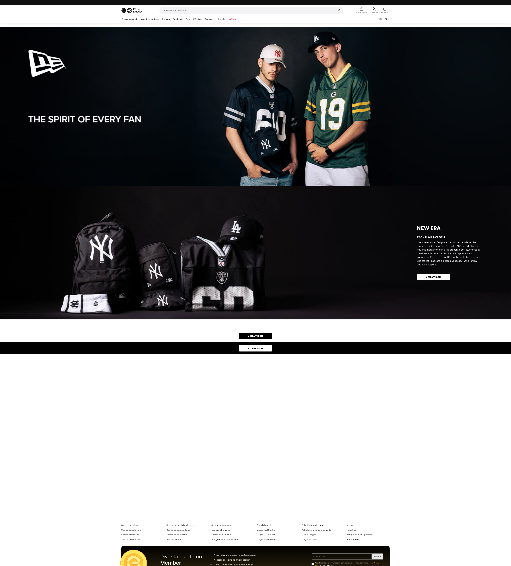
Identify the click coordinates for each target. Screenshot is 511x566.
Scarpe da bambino (221, 525)
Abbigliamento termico (313, 525)
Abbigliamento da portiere (359, 534)
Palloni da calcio (174, 539)
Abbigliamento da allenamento (316, 530)
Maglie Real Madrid (266, 530)
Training (166, 19)
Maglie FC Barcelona (267, 534)
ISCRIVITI (377, 556)
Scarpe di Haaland (130, 534)
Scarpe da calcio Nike (176, 534)
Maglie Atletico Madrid (267, 539)
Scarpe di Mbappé (130, 539)
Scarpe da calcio (130, 19)
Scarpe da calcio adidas (178, 530)
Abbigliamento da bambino (224, 539)
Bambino (222, 19)
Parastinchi (352, 530)
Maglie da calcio (309, 539)
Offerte (232, 19)
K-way (350, 525)
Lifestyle (197, 19)
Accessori (210, 19)
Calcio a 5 (177, 19)
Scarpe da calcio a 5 (131, 530)
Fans (188, 19)
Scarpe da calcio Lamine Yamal (181, 525)
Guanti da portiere (150, 19)
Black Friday (353, 539)
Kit (380, 19)
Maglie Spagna (309, 534)
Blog (387, 19)
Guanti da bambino (220, 530)
